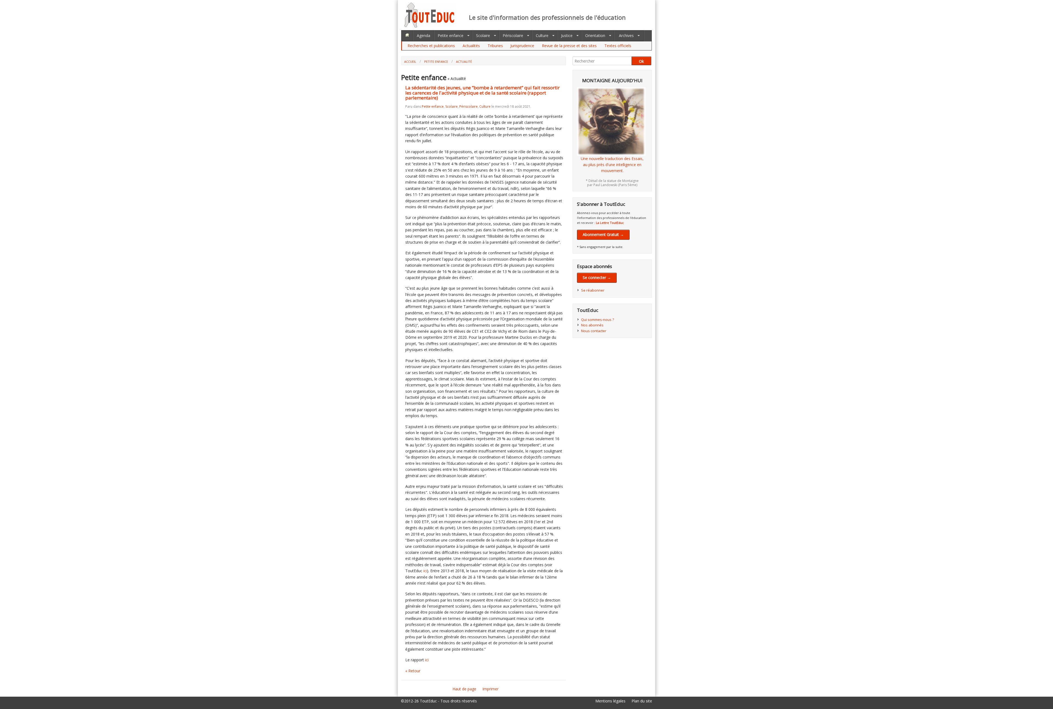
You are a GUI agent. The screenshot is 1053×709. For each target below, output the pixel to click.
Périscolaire (513, 35)
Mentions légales (610, 701)
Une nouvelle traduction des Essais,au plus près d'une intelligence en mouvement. (612, 164)
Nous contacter (593, 330)
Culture (542, 35)
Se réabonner (592, 290)
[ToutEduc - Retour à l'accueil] (430, 26)
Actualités (471, 45)
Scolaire (483, 35)
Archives (626, 35)
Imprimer (490, 688)
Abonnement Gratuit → (603, 234)
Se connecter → (597, 277)
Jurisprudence (522, 45)
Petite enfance (450, 35)
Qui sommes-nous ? (597, 319)
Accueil (410, 61)
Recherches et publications (431, 45)
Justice (567, 35)
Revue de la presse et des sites (569, 45)
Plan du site (642, 701)
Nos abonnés (592, 325)
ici (425, 570)
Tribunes (495, 45)
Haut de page (464, 688)
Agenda (423, 35)
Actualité (464, 61)
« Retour (412, 670)
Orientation (595, 35)
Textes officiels (617, 45)
